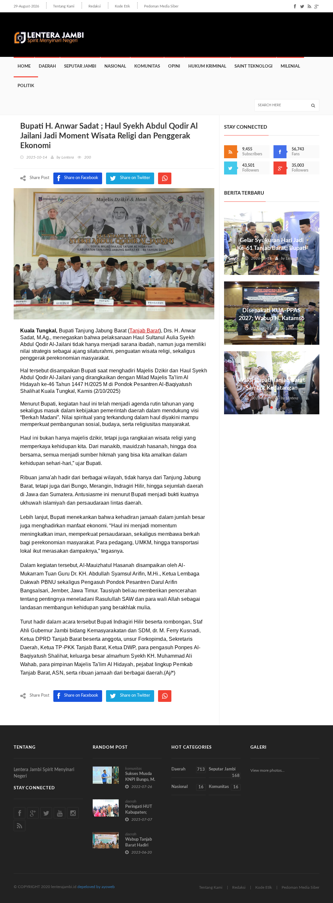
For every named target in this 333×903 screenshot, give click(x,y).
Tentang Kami (63, 6)
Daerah (47, 66)
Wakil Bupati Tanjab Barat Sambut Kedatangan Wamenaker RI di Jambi (271, 388)
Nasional (115, 66)
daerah (130, 801)
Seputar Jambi (80, 66)
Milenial (290, 66)
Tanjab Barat (144, 330)
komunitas (133, 768)
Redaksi (94, 6)
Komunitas (147, 66)
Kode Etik (122, 6)
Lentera (67, 157)
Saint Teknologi (253, 66)
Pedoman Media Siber (161, 6)
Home (24, 66)
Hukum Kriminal (207, 66)
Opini (174, 66)
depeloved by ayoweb (96, 887)
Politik (26, 86)
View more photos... (267, 770)
